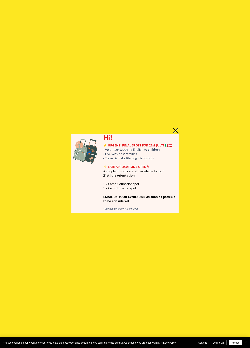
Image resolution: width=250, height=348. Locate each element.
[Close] (246, 342)
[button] (176, 131)
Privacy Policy (168, 342)
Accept (235, 342)
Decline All (218, 342)
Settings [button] (202, 342)
